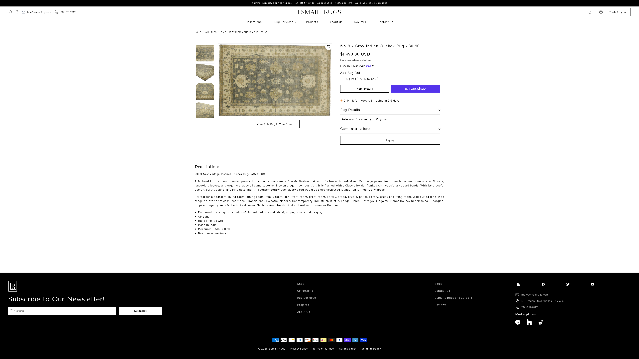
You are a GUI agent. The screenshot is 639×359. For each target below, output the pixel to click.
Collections (305, 290)
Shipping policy (371, 348)
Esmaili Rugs (277, 348)
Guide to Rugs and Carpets (453, 297)
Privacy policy (299, 348)
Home (198, 32)
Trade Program (618, 12)
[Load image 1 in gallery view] (205, 53)
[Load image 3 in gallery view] (205, 91)
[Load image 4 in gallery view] (205, 111)
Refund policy (347, 348)
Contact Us (442, 290)
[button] (10, 12)
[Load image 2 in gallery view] (205, 72)
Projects (303, 304)
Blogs (438, 283)
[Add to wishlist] (328, 46)
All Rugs (211, 32)
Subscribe (140, 310)
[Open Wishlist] (595, 12)
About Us (303, 311)
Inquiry (390, 140)
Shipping (344, 60)
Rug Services (306, 297)
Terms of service (323, 348)
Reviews (440, 304)
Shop (300, 283)
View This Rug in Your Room (275, 124)
